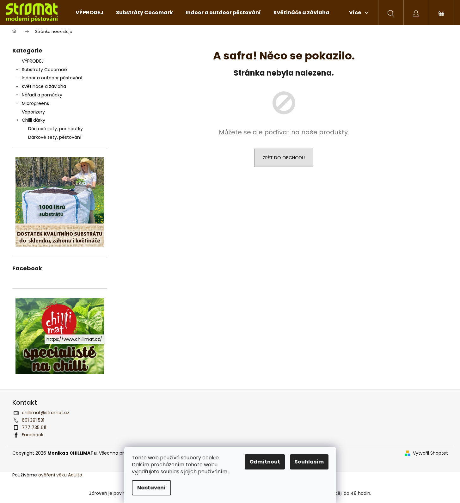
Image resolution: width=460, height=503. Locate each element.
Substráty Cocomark (45, 69)
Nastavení (151, 487)
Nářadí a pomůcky (42, 95)
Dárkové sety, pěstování (54, 137)
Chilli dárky (33, 120)
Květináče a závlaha (44, 86)
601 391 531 (33, 420)
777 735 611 (34, 427)
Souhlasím (309, 461)
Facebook (32, 435)
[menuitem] (89, 12)
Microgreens (35, 103)
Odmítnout (264, 461)
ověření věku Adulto (60, 475)
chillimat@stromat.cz (45, 412)
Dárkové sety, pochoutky (55, 129)
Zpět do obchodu (284, 158)
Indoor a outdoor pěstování (52, 78)
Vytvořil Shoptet (430, 453)
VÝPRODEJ (33, 61)
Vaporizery (33, 112)
